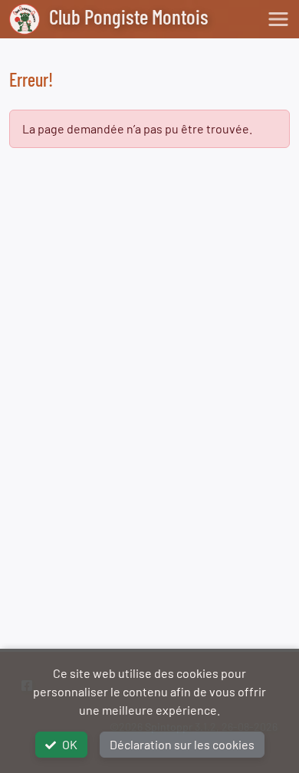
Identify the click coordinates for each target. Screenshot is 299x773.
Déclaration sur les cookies (182, 744)
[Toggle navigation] (278, 19)
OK (69, 744)
